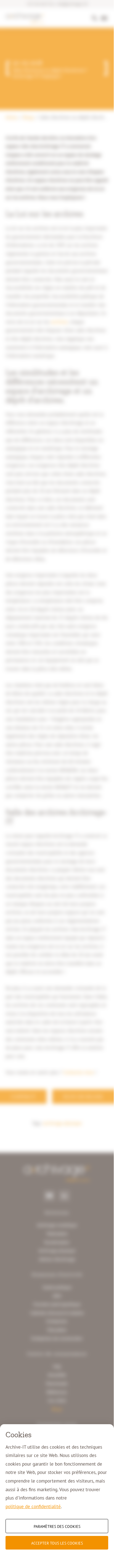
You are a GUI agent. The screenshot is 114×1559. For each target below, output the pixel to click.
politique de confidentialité (33, 1506)
